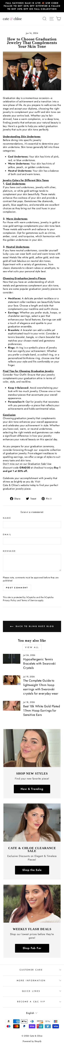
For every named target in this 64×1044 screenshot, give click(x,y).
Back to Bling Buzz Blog (34, 626)
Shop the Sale (31, 870)
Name (7, 518)
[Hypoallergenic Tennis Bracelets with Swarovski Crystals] (11, 659)
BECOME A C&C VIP (31, 1001)
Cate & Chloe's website (16, 485)
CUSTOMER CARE (31, 969)
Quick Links (31, 991)
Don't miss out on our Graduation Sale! (25, 464)
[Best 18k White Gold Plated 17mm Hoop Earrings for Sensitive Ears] (11, 706)
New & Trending (32, 789)
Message (9, 551)
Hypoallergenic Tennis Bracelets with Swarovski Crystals (39, 663)
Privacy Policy (9, 600)
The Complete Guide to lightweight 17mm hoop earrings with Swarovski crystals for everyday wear (40, 687)
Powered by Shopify (32, 1041)
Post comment (17, 587)
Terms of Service (29, 600)
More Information (31, 980)
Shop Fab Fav (32, 948)
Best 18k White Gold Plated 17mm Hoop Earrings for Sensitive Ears (41, 710)
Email (7, 534)
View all (32, 647)
